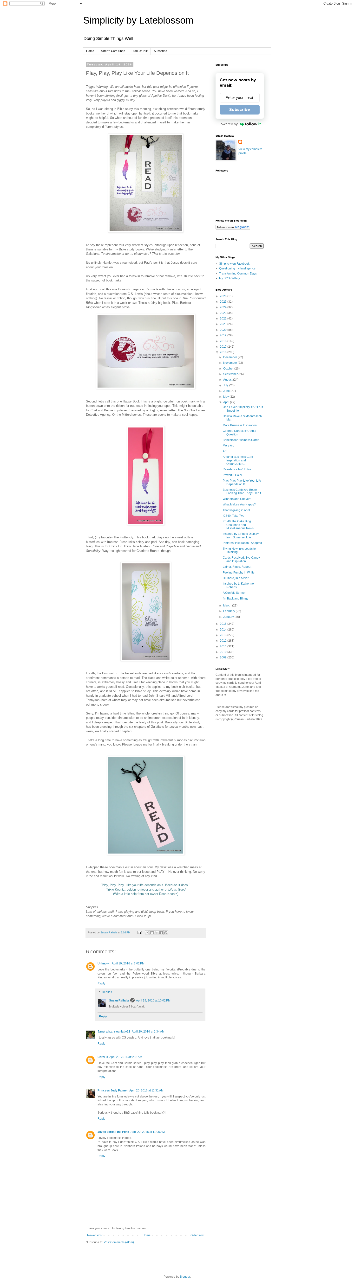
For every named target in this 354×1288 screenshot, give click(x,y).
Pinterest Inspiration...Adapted (242, 543)
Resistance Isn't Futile (237, 469)
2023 (223, 313)
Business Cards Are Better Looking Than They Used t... (243, 491)
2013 (223, 635)
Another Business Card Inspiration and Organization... (238, 460)
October (228, 368)
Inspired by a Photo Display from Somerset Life (241, 535)
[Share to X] (156, 932)
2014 (223, 629)
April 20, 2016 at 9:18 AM (125, 1057)
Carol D (103, 1057)
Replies (107, 992)
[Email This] (147, 932)
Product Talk (139, 51)
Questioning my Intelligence (237, 268)
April (226, 402)
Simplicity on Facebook (234, 263)
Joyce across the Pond (113, 1132)
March (227, 605)
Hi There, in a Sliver (236, 578)
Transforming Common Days (238, 273)
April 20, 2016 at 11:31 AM (146, 1090)
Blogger (185, 1276)
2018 (223, 341)
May (226, 396)
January (229, 616)
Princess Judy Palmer (113, 1090)
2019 (223, 335)
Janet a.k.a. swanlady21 (114, 1031)
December (230, 357)
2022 (223, 318)
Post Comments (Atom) (119, 1242)
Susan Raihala (119, 1000)
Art (224, 451)
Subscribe (160, 51)
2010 (223, 652)
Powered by (228, 124)
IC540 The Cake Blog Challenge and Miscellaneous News (238, 525)
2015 (223, 623)
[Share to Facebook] (161, 932)
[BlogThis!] (152, 932)
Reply (101, 983)
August (228, 379)
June (226, 391)
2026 (223, 296)
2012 (223, 640)
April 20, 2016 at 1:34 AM (148, 1031)
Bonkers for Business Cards (241, 440)
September (230, 374)
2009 (223, 657)
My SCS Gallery (229, 278)
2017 (223, 346)
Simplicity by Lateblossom (138, 20)
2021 (223, 324)
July (226, 385)
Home (90, 51)
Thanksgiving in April (236, 510)
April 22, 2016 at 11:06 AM (148, 1132)
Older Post (197, 1235)
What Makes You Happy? (239, 504)
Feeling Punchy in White (239, 572)
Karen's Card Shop (112, 51)
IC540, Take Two (233, 515)
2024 (223, 307)
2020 (223, 330)
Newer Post (94, 1235)
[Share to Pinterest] (165, 932)
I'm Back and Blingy (235, 598)
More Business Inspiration (240, 425)
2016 (223, 352)
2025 (223, 301)
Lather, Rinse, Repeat (237, 566)
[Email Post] (139, 932)
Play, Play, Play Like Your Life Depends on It (242, 482)
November (230, 362)
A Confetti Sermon (234, 592)
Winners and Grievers (237, 499)
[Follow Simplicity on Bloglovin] (233, 228)
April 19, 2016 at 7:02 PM (128, 963)
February (229, 611)
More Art (228, 445)
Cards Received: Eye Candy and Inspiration (241, 559)
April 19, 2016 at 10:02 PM (153, 1000)
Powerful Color (232, 475)
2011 (223, 646)
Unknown (104, 963)
